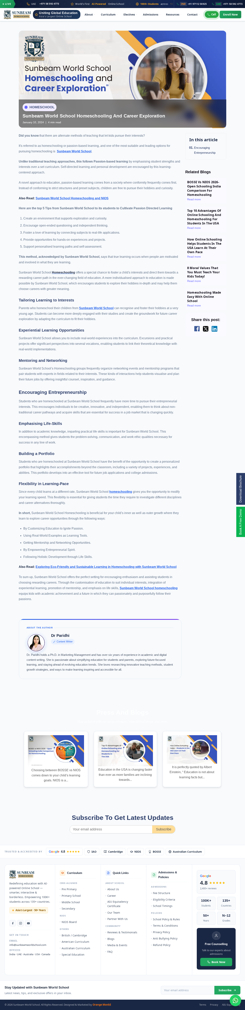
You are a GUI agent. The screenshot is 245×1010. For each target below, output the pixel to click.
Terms (202, 1004)
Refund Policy (161, 945)
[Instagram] (20, 923)
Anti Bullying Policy (165, 938)
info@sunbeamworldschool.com (27, 945)
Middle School (71, 902)
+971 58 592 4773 (19, 3)
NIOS (137, 851)
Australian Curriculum (187, 851)
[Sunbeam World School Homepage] (21, 874)
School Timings (162, 906)
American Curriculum (75, 941)
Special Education (73, 954)
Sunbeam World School (74, 151)
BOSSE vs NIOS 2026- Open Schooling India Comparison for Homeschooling (204, 188)
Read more (194, 199)
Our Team (113, 912)
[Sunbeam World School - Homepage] (17, 14)
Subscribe (163, 829)
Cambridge (115, 851)
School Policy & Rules (166, 919)
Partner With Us (117, 919)
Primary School (71, 896)
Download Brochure (240, 489)
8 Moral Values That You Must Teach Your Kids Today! (203, 272)
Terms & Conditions (165, 925)
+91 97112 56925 (194, 4)
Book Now (218, 962)
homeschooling (120, 491)
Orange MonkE (102, 1004)
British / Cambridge (74, 935)
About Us (113, 889)
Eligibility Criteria (164, 899)
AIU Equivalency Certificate (117, 904)
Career (111, 896)
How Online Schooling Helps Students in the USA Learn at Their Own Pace (204, 245)
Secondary (68, 908)
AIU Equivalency (231, 1004)
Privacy (214, 1004)
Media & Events (117, 945)
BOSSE (157, 851)
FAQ (110, 951)
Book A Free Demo (240, 522)
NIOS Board (69, 922)
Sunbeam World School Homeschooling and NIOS (72, 198)
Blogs (110, 939)
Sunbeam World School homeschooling (149, 588)
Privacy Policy (161, 932)
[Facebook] (12, 923)
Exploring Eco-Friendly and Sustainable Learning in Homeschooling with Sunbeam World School (106, 566)
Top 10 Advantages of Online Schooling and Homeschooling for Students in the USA (204, 217)
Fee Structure (161, 893)
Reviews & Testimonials (122, 932)
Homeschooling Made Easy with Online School (204, 296)
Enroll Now (230, 14)
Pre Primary (69, 889)
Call (213, 14)
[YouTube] (28, 923)
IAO (93, 851)
